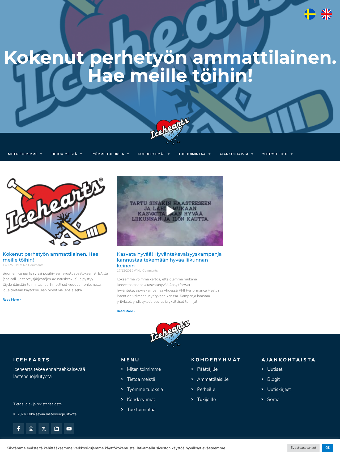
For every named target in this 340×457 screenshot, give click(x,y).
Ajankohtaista (234, 154)
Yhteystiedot (275, 154)
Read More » (12, 299)
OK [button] (327, 447)
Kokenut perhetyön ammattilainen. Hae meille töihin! (50, 257)
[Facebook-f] (18, 428)
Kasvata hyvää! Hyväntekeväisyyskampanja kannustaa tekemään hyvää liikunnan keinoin (169, 259)
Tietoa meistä (64, 154)
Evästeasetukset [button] (303, 447)
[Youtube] (69, 428)
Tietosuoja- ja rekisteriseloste (37, 404)
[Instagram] (31, 428)
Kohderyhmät (151, 154)
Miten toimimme (22, 154)
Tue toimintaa (192, 154)
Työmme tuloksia (107, 154)
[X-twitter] (44, 428)
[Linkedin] (56, 428)
